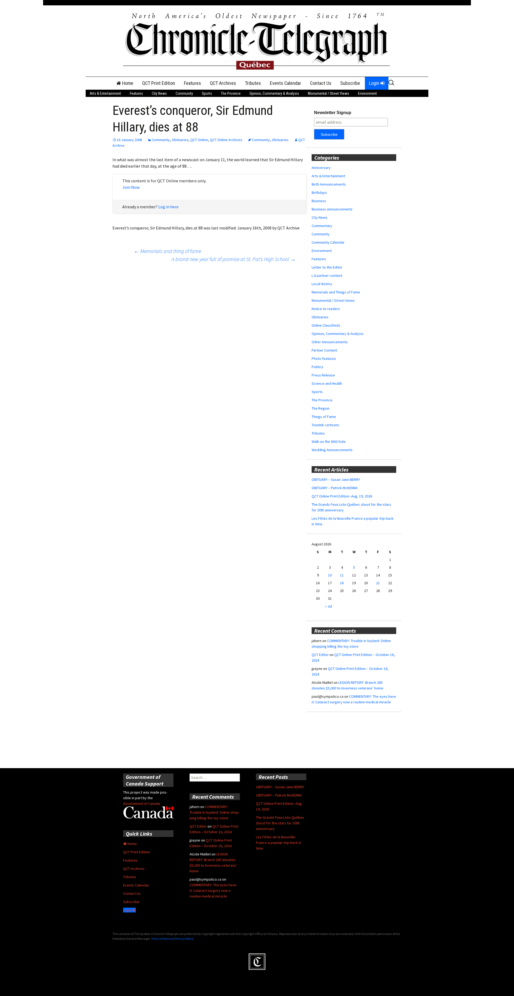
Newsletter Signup (332, 112)
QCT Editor (320, 654)
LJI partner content (327, 275)
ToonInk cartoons (325, 424)
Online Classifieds (326, 325)
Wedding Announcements (332, 449)
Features (192, 83)
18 (342, 582)
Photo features (324, 358)
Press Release (323, 375)
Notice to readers (326, 308)
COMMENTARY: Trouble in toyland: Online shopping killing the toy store (215, 812)
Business (319, 200)
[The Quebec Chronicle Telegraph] (257, 40)
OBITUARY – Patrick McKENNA (335, 487)
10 (330, 575)
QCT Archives (223, 83)
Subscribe (350, 83)
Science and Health (327, 383)
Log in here (168, 206)
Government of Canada (141, 803)
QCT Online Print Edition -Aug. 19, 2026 (342, 496)
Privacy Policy (184, 939)
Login (374, 83)
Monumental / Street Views (328, 93)
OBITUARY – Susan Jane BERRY (336, 479)
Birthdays (319, 192)
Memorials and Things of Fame (336, 292)
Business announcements (332, 209)
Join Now (130, 187)
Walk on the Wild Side (329, 441)
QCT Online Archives (226, 139)
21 (378, 582)
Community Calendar (328, 242)
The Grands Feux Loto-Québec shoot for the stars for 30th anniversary (280, 823)
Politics (317, 366)
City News (159, 93)
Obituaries (180, 139)
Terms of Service (162, 939)
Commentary (322, 225)
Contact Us (320, 83)
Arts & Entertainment (105, 93)
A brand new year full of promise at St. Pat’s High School (234, 259)
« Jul (328, 606)
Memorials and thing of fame (167, 251)
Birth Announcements (329, 184)
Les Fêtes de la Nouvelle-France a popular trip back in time (278, 843)
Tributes (253, 83)
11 (342, 575)
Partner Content (324, 350)
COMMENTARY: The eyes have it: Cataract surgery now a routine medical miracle (213, 890)
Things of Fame (324, 416)
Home (127, 83)
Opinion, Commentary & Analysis (274, 93)
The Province (231, 93)
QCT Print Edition (158, 83)
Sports (207, 93)
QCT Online (199, 139)
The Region (321, 408)
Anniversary (321, 167)
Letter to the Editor (327, 267)
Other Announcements (330, 341)
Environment (367, 93)
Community (184, 93)
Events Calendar (285, 83)
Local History (322, 283)
